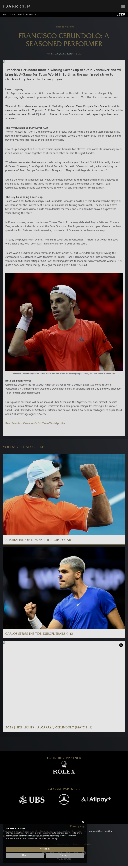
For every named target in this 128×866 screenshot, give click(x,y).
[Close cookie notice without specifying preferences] (83, 822)
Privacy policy (77, 826)
